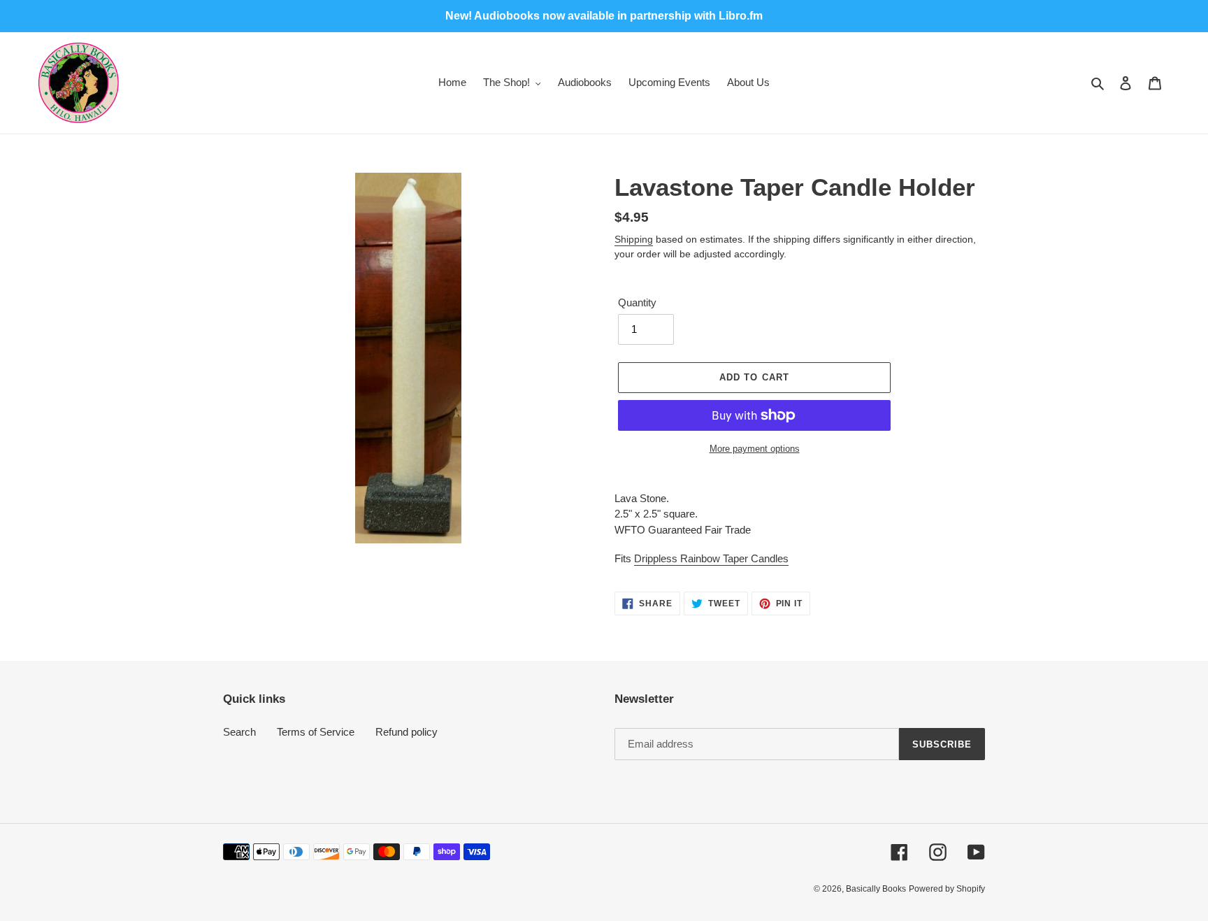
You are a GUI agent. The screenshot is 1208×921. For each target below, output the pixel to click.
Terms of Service (315, 732)
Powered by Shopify (947, 889)
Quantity (637, 302)
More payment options (755, 448)
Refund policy (406, 732)
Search (239, 732)
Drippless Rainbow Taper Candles (711, 558)
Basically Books (876, 889)
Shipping (633, 239)
